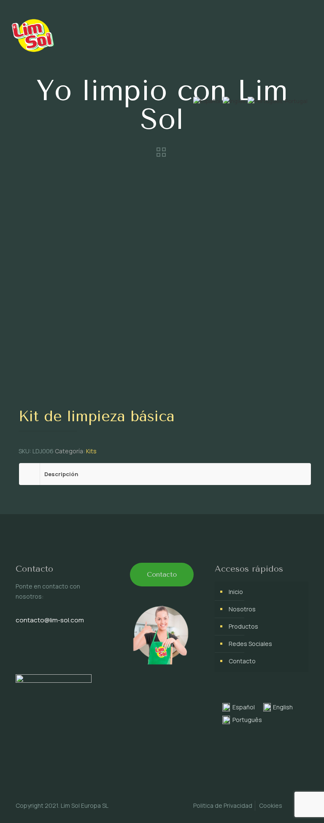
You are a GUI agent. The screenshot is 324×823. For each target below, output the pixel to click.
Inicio (236, 592)
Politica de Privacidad (222, 805)
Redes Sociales (250, 644)
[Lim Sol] (33, 34)
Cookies (270, 805)
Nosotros (242, 609)
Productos (243, 626)
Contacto (242, 661)
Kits (91, 451)
